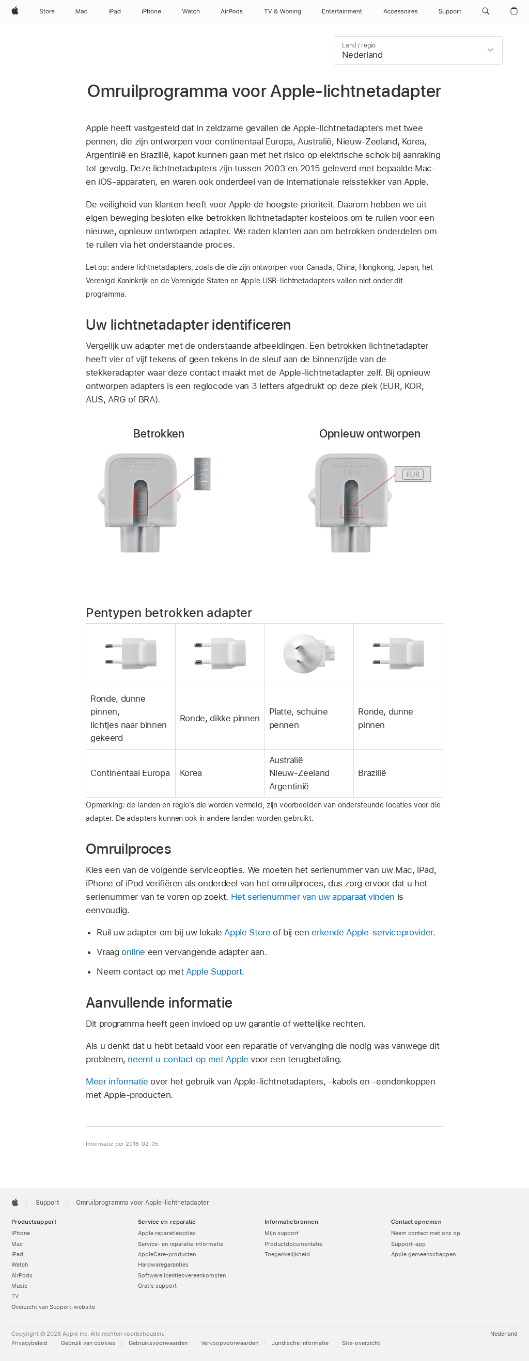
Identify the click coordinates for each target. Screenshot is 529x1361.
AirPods (22, 1275)
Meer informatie (117, 1081)
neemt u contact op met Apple (188, 1059)
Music (19, 1286)
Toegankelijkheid (287, 1254)
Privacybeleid (29, 1343)
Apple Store (247, 932)
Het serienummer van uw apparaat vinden (313, 897)
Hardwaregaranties (163, 1264)
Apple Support (214, 971)
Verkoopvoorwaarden (229, 1343)
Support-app (408, 1244)
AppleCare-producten (167, 1254)
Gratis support (157, 1286)
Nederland (504, 1334)
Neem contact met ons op (425, 1233)
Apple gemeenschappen (423, 1254)
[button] (486, 11)
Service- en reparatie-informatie (180, 1244)
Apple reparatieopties (167, 1233)
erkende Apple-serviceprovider (372, 932)
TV (15, 1296)
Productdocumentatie (293, 1244)
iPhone (20, 1233)
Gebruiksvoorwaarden (158, 1343)
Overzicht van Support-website (53, 1307)
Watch (19, 1264)
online (133, 952)
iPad (17, 1254)
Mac (17, 1244)
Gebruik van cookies (88, 1343)
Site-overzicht (361, 1343)
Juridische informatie (300, 1343)
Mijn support (281, 1233)
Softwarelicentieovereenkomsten (182, 1275)
